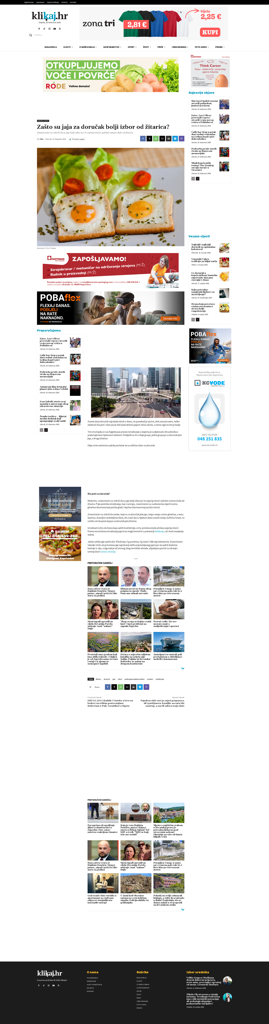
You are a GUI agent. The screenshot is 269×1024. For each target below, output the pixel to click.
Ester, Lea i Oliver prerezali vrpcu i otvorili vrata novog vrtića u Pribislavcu (53, 342)
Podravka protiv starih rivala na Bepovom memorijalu (52, 374)
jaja (114, 679)
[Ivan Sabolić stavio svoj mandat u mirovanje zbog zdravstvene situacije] (75, 405)
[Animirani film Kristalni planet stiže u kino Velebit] (75, 390)
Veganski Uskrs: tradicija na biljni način (204, 260)
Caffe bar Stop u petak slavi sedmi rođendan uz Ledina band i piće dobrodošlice (53, 359)
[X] (149, 138)
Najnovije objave (201, 92)
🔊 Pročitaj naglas (77, 139)
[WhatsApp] (156, 138)
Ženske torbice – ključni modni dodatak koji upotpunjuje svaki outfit (53, 418)
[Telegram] (175, 138)
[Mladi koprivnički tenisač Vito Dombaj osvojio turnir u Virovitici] (224, 166)
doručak (107, 679)
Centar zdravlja (107, 551)
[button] (52, 35)
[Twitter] (60, 29)
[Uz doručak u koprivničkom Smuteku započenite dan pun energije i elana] (224, 276)
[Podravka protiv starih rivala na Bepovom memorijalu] (75, 375)
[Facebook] (39, 29)
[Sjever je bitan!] (50, 16)
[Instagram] (49, 29)
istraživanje (160, 679)
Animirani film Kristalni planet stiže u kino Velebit (54, 388)
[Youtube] (55, 29)
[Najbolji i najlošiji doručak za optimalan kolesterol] (224, 248)
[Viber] (181, 138)
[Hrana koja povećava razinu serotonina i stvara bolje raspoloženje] (224, 307)
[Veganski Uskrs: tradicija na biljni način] (224, 262)
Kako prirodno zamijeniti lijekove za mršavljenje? (202, 292)
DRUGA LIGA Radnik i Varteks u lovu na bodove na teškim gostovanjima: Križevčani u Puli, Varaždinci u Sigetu (110, 703)
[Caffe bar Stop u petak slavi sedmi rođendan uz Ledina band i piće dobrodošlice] (75, 359)
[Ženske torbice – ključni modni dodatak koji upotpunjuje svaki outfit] (75, 420)
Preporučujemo (49, 330)
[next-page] (46, 430)
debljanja (159, 531)
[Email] (162, 138)
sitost (120, 679)
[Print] (168, 138)
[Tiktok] (44, 29)
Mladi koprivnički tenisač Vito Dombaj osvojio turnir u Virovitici (202, 167)
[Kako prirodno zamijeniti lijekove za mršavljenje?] (224, 293)
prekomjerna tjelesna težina (134, 679)
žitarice (98, 679)
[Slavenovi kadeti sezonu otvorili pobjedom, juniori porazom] (224, 104)
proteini (150, 679)
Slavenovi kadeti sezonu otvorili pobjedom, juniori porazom (204, 103)
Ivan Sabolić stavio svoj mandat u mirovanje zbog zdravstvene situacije (54, 404)
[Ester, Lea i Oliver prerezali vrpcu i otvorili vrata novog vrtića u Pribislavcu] (75, 342)
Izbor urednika (197, 972)
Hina (41, 139)
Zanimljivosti (43, 121)
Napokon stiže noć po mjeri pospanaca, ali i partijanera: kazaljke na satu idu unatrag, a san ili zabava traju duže (162, 703)
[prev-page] (41, 430)
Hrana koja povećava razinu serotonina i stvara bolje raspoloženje (203, 307)
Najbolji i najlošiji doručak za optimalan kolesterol (203, 247)
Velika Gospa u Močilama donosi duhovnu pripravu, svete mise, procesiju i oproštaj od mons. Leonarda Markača (203, 981)
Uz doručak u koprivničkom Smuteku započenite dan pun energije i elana (204, 277)
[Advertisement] (110, 105)
